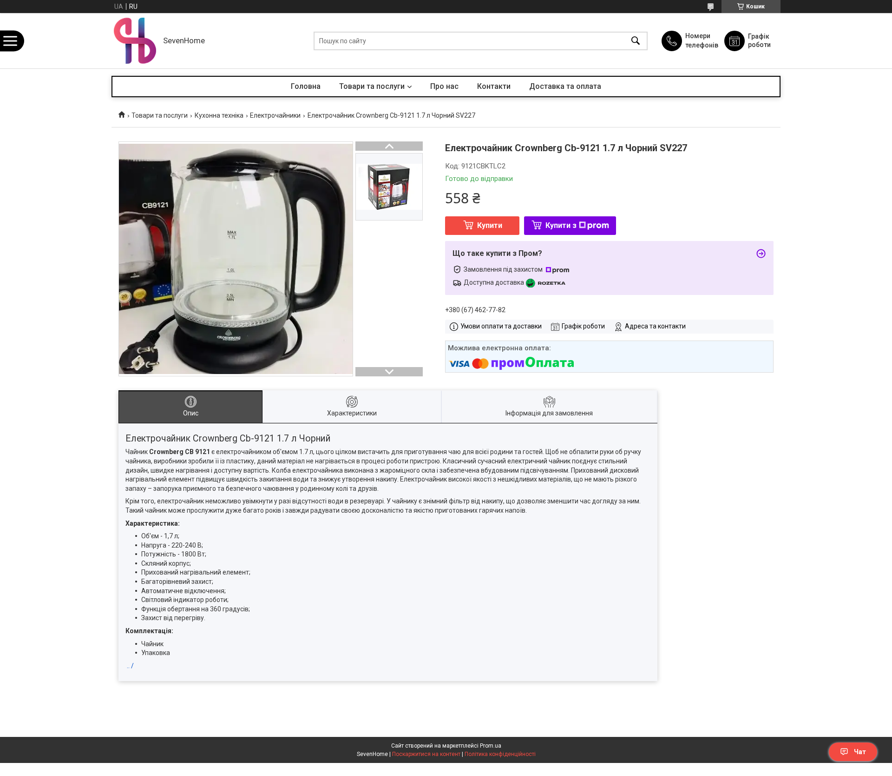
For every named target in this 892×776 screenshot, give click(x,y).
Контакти (494, 86)
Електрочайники (275, 115)
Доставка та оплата (565, 86)
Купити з (561, 225)
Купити (489, 225)
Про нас (444, 86)
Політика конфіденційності (500, 754)
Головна (306, 86)
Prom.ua (490, 746)
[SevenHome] (135, 41)
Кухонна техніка (219, 115)
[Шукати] (635, 40)
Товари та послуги (372, 86)
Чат (860, 752)
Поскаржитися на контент (426, 754)
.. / (130, 665)
